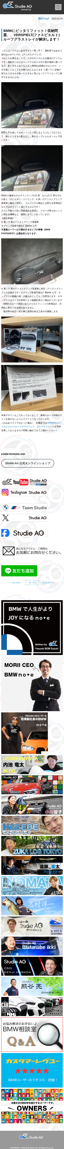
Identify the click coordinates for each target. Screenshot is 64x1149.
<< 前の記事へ (16, 583)
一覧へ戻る (32, 583)
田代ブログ (43, 18)
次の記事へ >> (48, 583)
